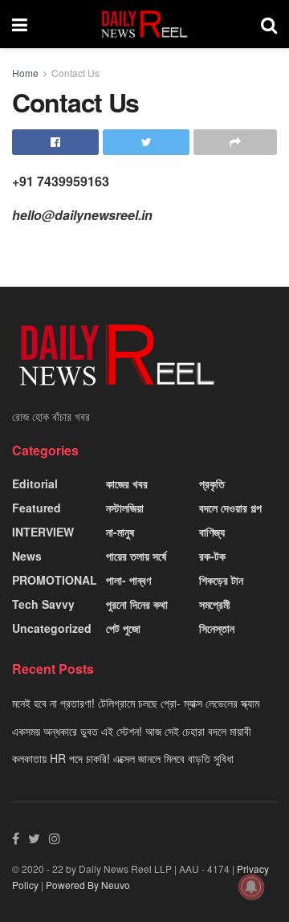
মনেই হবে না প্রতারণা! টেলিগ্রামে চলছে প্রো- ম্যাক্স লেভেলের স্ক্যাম (135, 703)
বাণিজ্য (212, 532)
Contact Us (75, 73)
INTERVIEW (43, 532)
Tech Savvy (43, 604)
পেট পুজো (123, 628)
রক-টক (212, 556)
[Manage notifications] (251, 887)
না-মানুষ (120, 532)
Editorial (35, 483)
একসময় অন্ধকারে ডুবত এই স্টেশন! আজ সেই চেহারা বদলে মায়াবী (131, 731)
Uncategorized (52, 628)
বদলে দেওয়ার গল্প (230, 508)
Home (25, 73)
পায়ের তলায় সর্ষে (136, 556)
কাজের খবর (127, 483)
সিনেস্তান (216, 628)
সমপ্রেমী (214, 604)
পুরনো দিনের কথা (137, 604)
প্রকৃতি (212, 483)
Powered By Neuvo (88, 884)
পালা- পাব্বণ (128, 580)
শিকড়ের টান (221, 580)
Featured (36, 508)
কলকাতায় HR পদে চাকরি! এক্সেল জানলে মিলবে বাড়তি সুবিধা (123, 758)
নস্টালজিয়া (125, 508)
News (27, 556)
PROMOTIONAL (54, 580)
